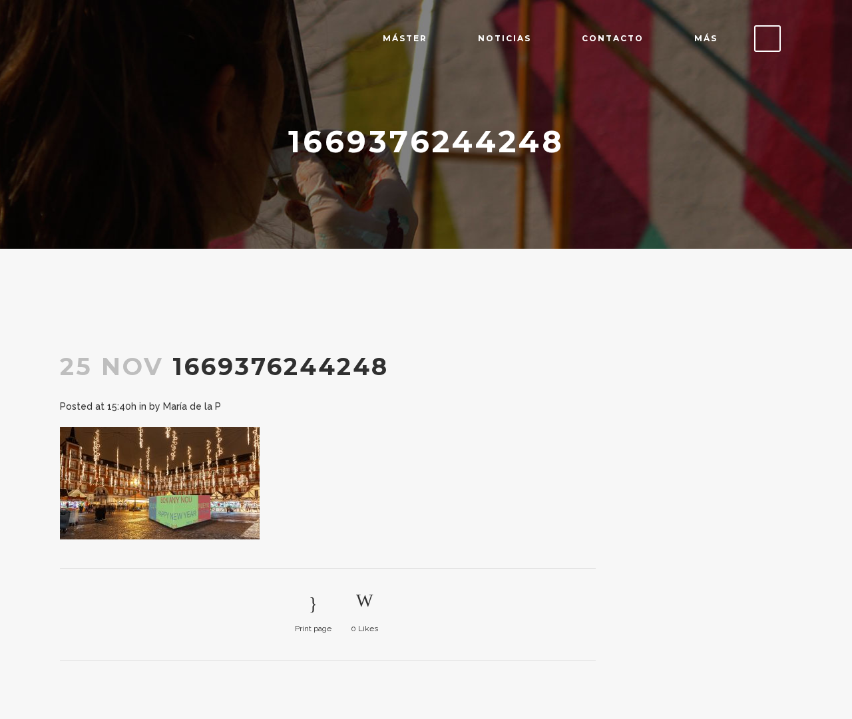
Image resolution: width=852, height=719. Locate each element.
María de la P (192, 406)
